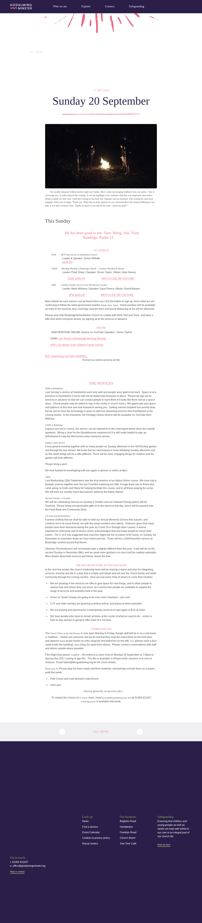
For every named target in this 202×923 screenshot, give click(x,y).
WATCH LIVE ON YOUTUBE (118, 278)
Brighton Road (128, 821)
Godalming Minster (21, 6)
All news (37, 52)
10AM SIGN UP (76, 278)
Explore (85, 6)
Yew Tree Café (128, 843)
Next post (140, 732)
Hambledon (126, 826)
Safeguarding (136, 6)
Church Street (127, 838)
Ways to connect (17, 871)
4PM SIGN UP (77, 295)
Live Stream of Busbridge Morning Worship (82, 338)
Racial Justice (90, 843)
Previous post (62, 732)
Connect (109, 6)
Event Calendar (91, 832)
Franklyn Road (128, 832)
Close (188, 6)
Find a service (90, 826)
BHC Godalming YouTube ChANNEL (66, 356)
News (85, 821)
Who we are (60, 6)
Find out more (163, 844)
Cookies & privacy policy (96, 838)
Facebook (12, 838)
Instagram (22, 838)
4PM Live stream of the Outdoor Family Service (76, 344)
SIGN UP (67, 262)
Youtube (32, 838)
